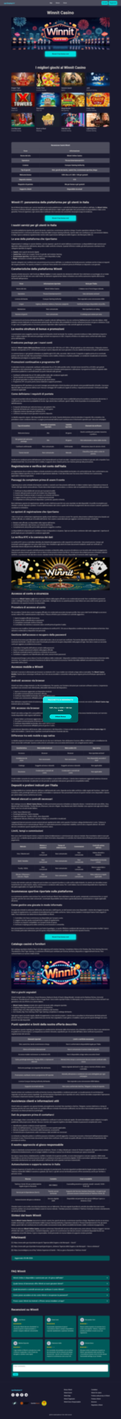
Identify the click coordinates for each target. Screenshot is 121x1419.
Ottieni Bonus (60, 717)
